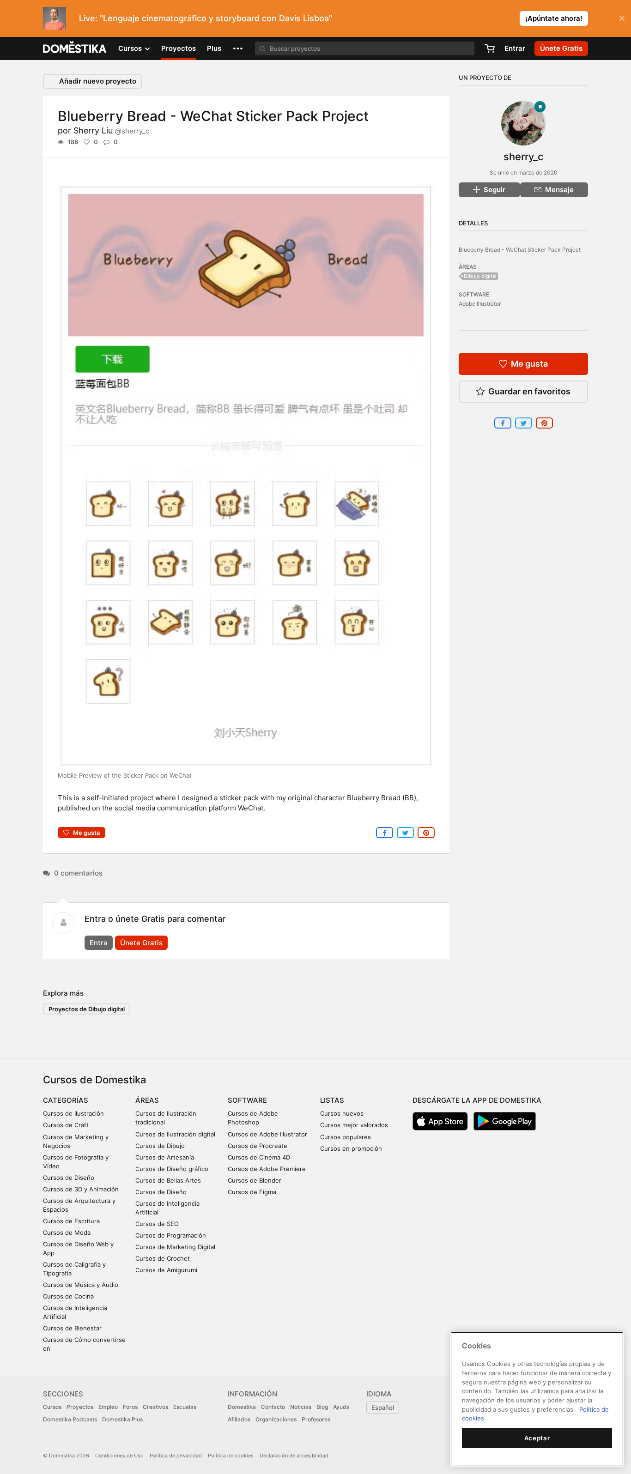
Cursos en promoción (351, 1148)
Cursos (52, 1406)
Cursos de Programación (170, 1235)
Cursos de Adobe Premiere (267, 1168)
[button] (237, 48)
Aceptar (537, 1438)
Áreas (147, 1100)
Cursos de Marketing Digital (175, 1246)
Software (247, 1100)
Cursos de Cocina (68, 1296)
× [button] (622, 17)
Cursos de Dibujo (160, 1145)
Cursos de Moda (67, 1232)
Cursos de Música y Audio (80, 1284)
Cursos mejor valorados (354, 1125)
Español (382, 1407)
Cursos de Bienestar (72, 1328)
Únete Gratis (141, 942)
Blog (322, 1406)
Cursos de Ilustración (73, 1113)
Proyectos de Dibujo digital (87, 1009)
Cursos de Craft (66, 1125)
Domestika (242, 1406)
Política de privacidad (176, 1455)
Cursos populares (345, 1137)
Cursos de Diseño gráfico (171, 1168)
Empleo (108, 1406)
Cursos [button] (131, 48)
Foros (130, 1406)
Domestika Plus (122, 1419)
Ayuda (341, 1406)
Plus (214, 48)
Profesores (316, 1419)
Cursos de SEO (157, 1223)
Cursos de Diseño (68, 1177)
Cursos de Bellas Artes (168, 1180)
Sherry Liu (111, 130)
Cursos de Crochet (162, 1258)
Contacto (273, 1406)
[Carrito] (489, 48)
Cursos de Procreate (257, 1145)
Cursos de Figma (252, 1192)
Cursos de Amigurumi (166, 1270)
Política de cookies (231, 1455)
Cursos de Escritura (71, 1221)
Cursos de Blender (254, 1180)
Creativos (155, 1406)
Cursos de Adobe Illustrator (267, 1134)
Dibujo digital (480, 276)
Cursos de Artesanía (164, 1157)
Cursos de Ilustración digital (175, 1134)
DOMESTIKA (75, 48)
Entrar (514, 48)
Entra (99, 942)
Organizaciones (276, 1419)
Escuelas (184, 1406)
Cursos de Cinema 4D (259, 1157)
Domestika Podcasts (70, 1419)
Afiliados (239, 1419)
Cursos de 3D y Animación (81, 1189)
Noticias (300, 1406)
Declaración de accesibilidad (294, 1455)
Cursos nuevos (342, 1113)
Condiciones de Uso (119, 1455)
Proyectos (178, 48)
